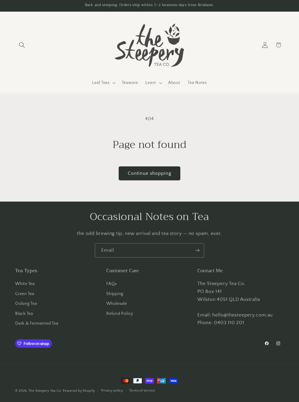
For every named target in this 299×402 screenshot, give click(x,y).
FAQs (111, 284)
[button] (21, 45)
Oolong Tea (26, 303)
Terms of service (142, 390)
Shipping (114, 294)
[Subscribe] (197, 250)
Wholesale (116, 303)
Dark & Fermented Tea (36, 323)
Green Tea (24, 294)
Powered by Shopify (79, 391)
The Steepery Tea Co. (45, 391)
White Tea (25, 284)
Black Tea (24, 313)
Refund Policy (119, 313)
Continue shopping (149, 173)
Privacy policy (112, 390)
